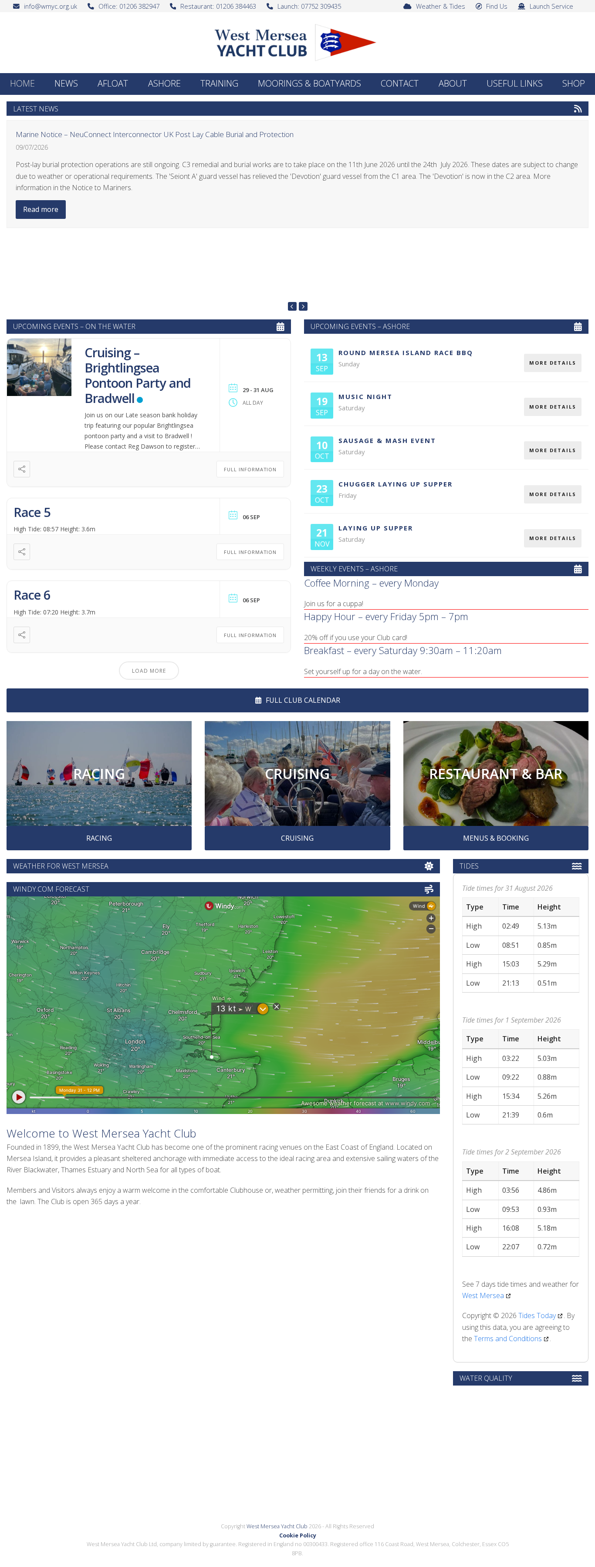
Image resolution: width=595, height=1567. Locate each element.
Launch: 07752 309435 (309, 6)
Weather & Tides (440, 6)
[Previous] (292, 306)
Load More (149, 670)
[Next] (303, 306)
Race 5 (32, 511)
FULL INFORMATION (250, 469)
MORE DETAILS (552, 362)
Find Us (496, 6)
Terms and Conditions (508, 1338)
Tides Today (537, 1315)
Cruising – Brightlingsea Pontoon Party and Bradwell (138, 375)
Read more (40, 209)
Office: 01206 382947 (128, 6)
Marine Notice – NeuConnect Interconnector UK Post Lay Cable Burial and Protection (155, 134)
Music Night (365, 396)
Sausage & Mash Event (387, 440)
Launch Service (551, 6)
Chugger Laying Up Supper (395, 484)
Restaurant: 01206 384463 (218, 6)
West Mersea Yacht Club (277, 1526)
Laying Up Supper (375, 527)
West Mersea (483, 1295)
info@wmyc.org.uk (50, 6)
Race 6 (32, 594)
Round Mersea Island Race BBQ (405, 352)
